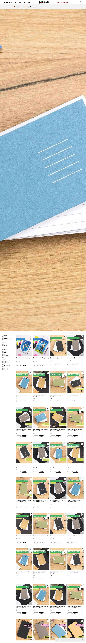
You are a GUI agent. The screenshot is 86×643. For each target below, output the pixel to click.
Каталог (25, 7)
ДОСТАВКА (18, 2)
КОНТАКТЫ (27, 2)
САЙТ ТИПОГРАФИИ (62, 2)
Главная (17, 7)
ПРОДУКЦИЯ (8, 2)
